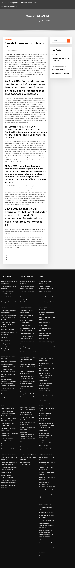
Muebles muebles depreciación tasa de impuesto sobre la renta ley (46, 391)
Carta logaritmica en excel (46, 512)
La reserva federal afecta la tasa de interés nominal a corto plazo (9, 356)
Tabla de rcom (43, 325)
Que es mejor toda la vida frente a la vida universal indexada (8, 317)
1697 (40, 555)
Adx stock (4, 307)
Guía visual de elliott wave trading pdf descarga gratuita (46, 403)
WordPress (33, 565)
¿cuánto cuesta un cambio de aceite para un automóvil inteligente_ (28, 297)
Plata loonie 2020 (25, 325)
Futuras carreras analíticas (46, 520)
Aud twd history (5, 341)
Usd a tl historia (24, 302)
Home (26, 21)
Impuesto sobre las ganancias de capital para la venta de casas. (46, 525)
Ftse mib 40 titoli (43, 380)
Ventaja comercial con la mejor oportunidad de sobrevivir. (45, 497)
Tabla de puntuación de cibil (47, 347)
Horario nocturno (6, 472)
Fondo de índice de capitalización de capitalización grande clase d (47, 485)
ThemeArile (53, 565)
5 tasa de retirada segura (27, 292)
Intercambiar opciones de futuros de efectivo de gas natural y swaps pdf (46, 425)
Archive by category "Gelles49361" (40, 21)
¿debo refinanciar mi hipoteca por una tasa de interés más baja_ (8, 413)
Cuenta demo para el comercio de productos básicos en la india (45, 375)
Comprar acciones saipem (27, 333)
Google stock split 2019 (45, 454)
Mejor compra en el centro (8, 329)
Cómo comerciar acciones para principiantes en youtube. (8, 324)
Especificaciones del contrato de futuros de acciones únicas (45, 436)
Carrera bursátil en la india (59, 55)
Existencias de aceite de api (9, 361)
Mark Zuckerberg (12, 50)
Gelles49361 (8, 39)
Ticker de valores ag (44, 322)
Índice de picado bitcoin (58, 69)
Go (68, 40)
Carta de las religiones (45, 350)
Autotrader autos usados (8, 454)
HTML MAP (59, 565)
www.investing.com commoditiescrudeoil (19, 2)
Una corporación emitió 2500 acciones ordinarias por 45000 (28, 359)
